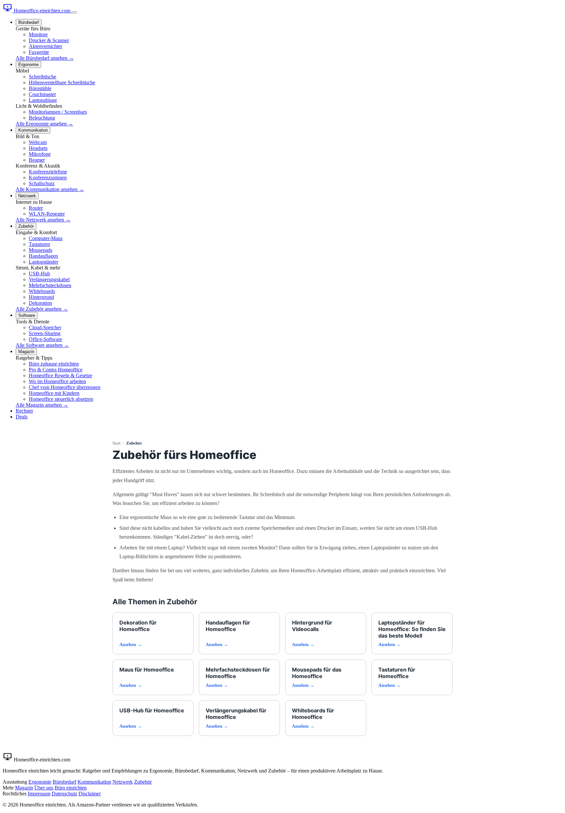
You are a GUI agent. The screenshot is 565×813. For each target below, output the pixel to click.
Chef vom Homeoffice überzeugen (64, 387)
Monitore (38, 34)
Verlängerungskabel (49, 279)
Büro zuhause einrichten (54, 363)
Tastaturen (39, 244)
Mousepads (40, 250)
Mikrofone (40, 154)
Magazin (26, 351)
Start (116, 443)
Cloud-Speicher (45, 327)
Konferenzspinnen (48, 177)
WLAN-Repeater (47, 214)
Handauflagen (43, 256)
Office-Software (45, 339)
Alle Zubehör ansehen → (42, 309)
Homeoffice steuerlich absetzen (61, 399)
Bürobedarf (28, 22)
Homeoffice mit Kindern (54, 393)
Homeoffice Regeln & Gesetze (60, 375)
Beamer (37, 160)
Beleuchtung (42, 118)
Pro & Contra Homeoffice (55, 369)
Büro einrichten (71, 787)
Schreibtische (42, 76)
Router (36, 208)
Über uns (43, 787)
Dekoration (40, 303)
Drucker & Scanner (49, 40)
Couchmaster (42, 94)
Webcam (38, 142)
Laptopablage (43, 100)
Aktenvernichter (45, 46)
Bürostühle (40, 88)
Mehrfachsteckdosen (50, 285)
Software (26, 315)
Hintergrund (41, 297)
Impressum (39, 793)
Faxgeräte (39, 52)
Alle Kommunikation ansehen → (50, 189)
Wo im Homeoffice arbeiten (57, 381)
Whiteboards (42, 291)
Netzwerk (27, 195)
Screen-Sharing (44, 333)
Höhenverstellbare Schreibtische (62, 82)
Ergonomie (28, 64)
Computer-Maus (45, 238)
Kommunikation (33, 130)
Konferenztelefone (48, 171)
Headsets (38, 148)
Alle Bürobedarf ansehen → (45, 58)
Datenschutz (64, 793)
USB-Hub (39, 273)
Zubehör (26, 226)
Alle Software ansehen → (42, 345)
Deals (21, 416)
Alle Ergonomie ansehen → (44, 123)
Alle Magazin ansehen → (42, 405)
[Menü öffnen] (74, 12)
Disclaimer (89, 793)
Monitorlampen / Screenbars (58, 112)
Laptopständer (43, 262)
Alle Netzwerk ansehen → (43, 219)
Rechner (24, 411)
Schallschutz (42, 183)
